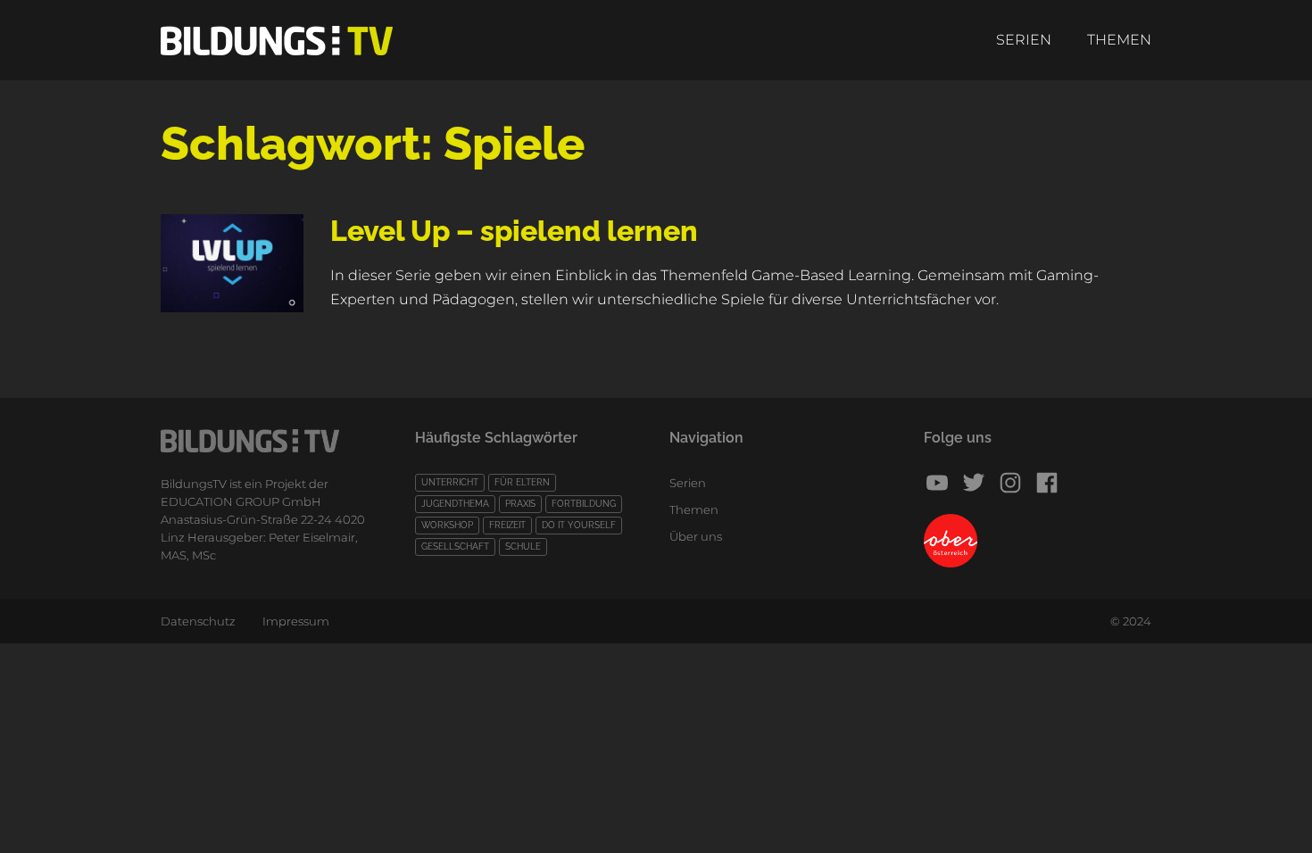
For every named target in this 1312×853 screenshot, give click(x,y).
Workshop (447, 525)
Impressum (295, 621)
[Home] (277, 40)
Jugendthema (455, 504)
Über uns (695, 536)
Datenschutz (198, 621)
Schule (523, 546)
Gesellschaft (455, 546)
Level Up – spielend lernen (514, 230)
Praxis (520, 504)
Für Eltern (522, 482)
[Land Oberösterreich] (1037, 540)
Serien (1023, 39)
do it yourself (579, 525)
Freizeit (507, 525)
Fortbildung (584, 504)
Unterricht (449, 482)
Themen (1119, 39)
